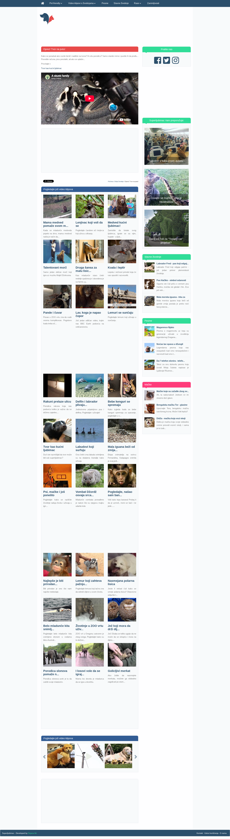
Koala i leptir (116, 267)
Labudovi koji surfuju (85, 448)
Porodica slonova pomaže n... (55, 672)
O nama (223, 833)
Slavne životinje (121, 3)
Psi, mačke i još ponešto (54, 493)
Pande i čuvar (52, 312)
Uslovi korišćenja (211, 833)
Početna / (111, 181)
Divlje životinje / (119, 181)
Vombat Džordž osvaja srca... (86, 493)
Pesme (105, 3)
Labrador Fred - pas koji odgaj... (172, 263)
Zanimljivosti (153, 3)
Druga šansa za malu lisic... (86, 269)
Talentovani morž (55, 267)
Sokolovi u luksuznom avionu (166, 160)
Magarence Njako (165, 327)
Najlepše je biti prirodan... (53, 582)
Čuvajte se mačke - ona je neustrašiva (166, 199)
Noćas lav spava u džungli (170, 344)
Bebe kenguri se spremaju (119, 403)
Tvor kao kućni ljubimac (51, 68)
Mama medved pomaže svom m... (55, 224)
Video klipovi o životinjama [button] (81, 3)
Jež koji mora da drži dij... (119, 627)
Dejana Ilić (32, 833)
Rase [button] (137, 3)
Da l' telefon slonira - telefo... (171, 361)
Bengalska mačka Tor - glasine (172, 405)
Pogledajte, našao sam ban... (120, 493)
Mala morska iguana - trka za (171, 297)
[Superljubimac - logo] (63, 19)
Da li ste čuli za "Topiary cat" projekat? (166, 240)
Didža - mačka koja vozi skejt (171, 418)
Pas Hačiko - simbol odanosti (171, 280)
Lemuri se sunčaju (120, 312)
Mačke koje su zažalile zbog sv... (173, 391)
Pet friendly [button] (55, 3)
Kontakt (200, 833)
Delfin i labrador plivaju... (87, 403)
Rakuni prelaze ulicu (57, 401)
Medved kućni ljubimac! (117, 224)
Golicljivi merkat (119, 671)
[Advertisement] (141, 28)
